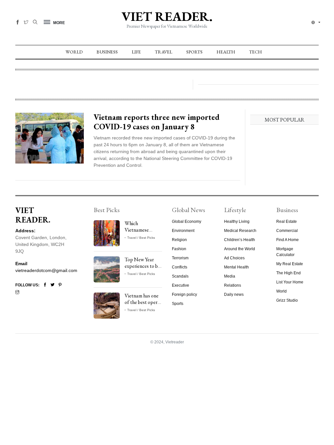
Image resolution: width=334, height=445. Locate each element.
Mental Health (236, 267)
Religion (179, 239)
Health (226, 52)
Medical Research (240, 230)
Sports (194, 52)
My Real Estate (289, 264)
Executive (180, 285)
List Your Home (289, 282)
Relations (232, 285)
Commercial (287, 230)
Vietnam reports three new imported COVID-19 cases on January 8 (157, 122)
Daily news (234, 294)
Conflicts (179, 267)
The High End (288, 273)
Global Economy (186, 221)
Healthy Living (237, 221)
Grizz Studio (287, 300)
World (74, 52)
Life (136, 52)
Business (107, 52)
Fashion (179, 249)
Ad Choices (234, 258)
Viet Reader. (167, 16)
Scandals (180, 276)
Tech (255, 52)
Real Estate (286, 221)
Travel (163, 52)
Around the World (239, 249)
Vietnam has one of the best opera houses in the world (142, 305)
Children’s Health (239, 239)
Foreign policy (184, 294)
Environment (183, 230)
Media (229, 276)
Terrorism (180, 258)
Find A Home (287, 239)
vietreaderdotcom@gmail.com (46, 270)
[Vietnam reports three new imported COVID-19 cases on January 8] (49, 137)
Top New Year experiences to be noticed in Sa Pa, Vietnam (142, 269)
